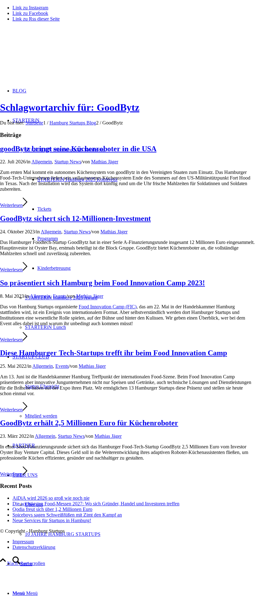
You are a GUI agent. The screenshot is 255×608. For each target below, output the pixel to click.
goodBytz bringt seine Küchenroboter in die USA (78, 149)
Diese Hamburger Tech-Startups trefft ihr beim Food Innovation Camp (113, 353)
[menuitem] (133, 563)
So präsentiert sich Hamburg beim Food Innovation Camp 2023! (102, 283)
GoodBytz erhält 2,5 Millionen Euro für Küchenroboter (89, 423)
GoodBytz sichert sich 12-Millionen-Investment (75, 218)
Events (59, 296)
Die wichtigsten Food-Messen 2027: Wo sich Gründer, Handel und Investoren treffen (95, 503)
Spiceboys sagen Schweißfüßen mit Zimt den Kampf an (67, 514)
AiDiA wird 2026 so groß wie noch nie (51, 498)
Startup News (67, 161)
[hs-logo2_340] (46, 56)
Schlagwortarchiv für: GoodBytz (69, 107)
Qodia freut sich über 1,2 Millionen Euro (52, 509)
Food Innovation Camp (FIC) (108, 306)
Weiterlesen (11, 205)
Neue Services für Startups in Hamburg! (51, 520)
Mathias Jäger (104, 161)
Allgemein (41, 161)
